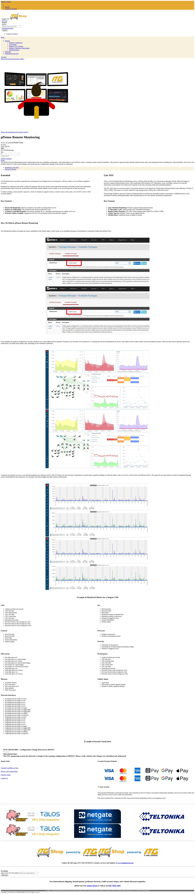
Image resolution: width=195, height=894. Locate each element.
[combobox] (11, 26)
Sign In (7, 7)
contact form (92, 886)
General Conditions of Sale (9, 768)
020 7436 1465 (114, 886)
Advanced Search (7, 28)
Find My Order (6, 775)
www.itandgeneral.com (125, 863)
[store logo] (18, 19)
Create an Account (11, 9)
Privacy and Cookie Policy (9, 771)
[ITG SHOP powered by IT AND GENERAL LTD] (97, 858)
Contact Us (4, 778)
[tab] (99, 167)
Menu (3, 37)
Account (3, 57)
